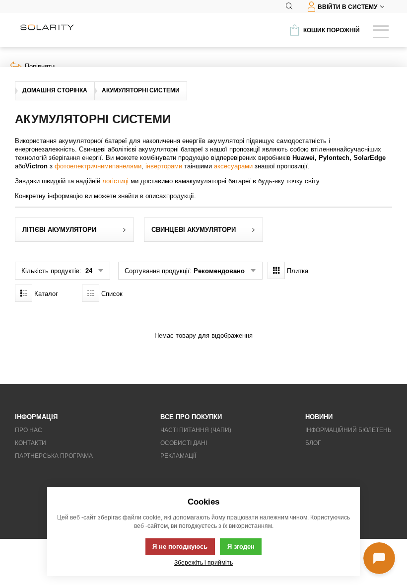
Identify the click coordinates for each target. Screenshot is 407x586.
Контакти (30, 443)
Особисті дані (183, 443)
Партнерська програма (54, 455)
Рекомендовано (219, 271)
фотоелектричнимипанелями (98, 166)
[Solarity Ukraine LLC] (47, 27)
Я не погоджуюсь (179, 546)
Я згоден (241, 546)
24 (87, 271)
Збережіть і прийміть (203, 562)
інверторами (163, 166)
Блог (313, 443)
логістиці (115, 181)
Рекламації (178, 455)
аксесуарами (233, 166)
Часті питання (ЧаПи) (195, 430)
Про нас (28, 430)
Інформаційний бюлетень (348, 430)
